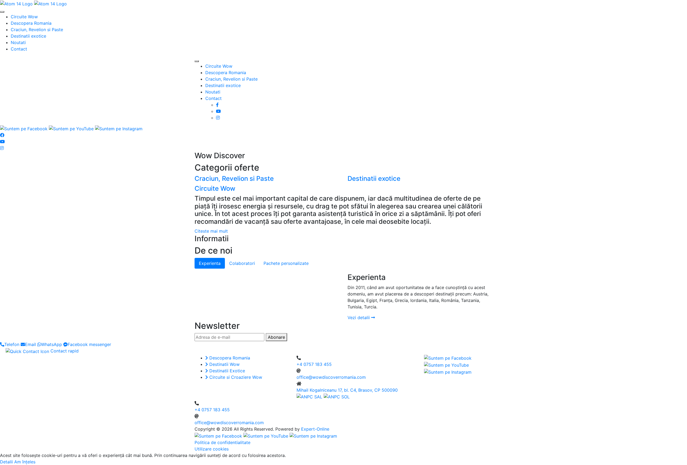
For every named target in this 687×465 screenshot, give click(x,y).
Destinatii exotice (28, 36)
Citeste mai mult (211, 231)
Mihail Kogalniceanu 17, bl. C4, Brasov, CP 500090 (347, 390)
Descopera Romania (31, 23)
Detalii (6, 461)
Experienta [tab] (210, 263)
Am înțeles (24, 461)
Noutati (18, 42)
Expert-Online (315, 429)
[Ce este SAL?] (310, 396)
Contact (19, 49)
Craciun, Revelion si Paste (37, 29)
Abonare (276, 337)
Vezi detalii (359, 317)
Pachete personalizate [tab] (286, 263)
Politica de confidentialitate (222, 442)
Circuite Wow (24, 16)
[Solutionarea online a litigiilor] (337, 396)
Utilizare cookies (212, 449)
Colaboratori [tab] (242, 263)
